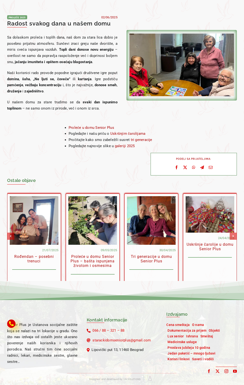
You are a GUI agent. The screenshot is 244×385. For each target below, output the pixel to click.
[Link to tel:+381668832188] (89, 331)
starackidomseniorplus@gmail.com (121, 340)
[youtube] (235, 371)
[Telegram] (202, 167)
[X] (185, 167)
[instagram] (226, 371)
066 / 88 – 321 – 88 (108, 330)
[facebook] (209, 371)
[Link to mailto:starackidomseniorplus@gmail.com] (89, 340)
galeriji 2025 (125, 146)
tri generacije (141, 140)
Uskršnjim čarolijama (128, 133)
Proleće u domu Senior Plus (91, 127)
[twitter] (217, 371)
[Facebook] (176, 167)
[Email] (210, 167)
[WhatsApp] (194, 167)
